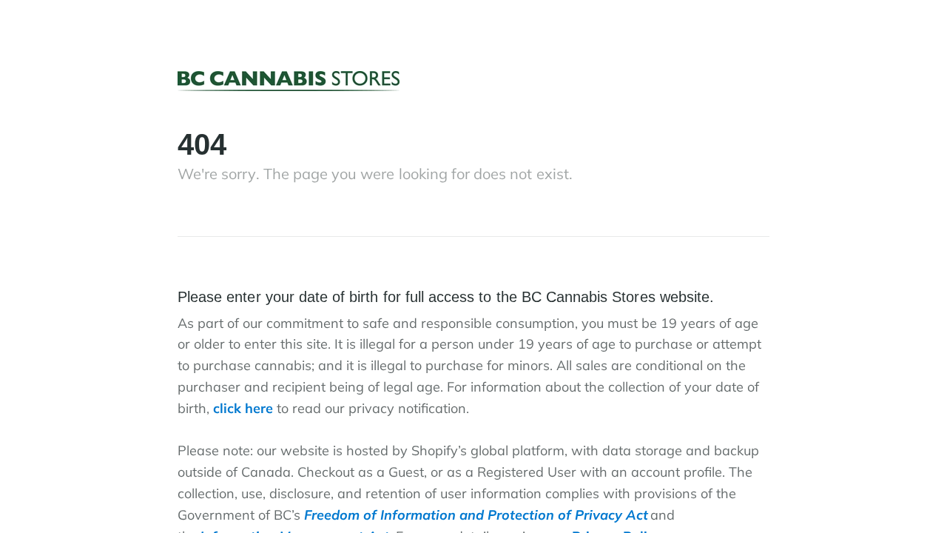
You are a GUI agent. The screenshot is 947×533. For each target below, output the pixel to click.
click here (243, 408)
